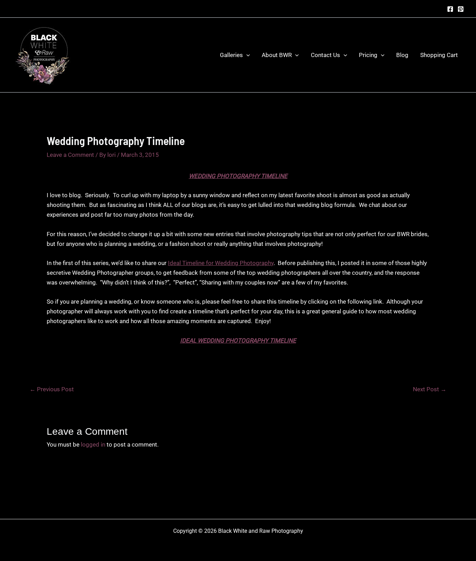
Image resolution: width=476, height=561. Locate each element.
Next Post (429, 389)
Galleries (231, 54)
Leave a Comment (70, 154)
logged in (93, 444)
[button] (246, 55)
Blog (402, 54)
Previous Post (52, 389)
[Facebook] (450, 9)
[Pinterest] (461, 9)
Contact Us (325, 54)
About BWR (277, 54)
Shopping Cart (439, 54)
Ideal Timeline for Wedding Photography (221, 262)
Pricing (368, 54)
